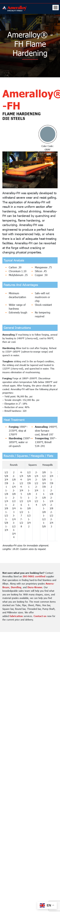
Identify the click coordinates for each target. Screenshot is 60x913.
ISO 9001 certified (34, 576)
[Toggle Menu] (55, 7)
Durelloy (16, 587)
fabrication (16, 616)
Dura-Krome (35, 587)
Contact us (40, 616)
